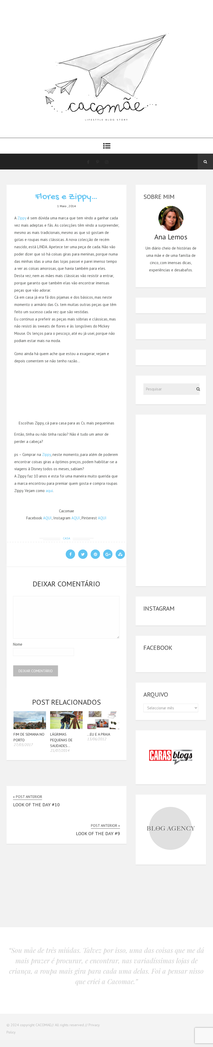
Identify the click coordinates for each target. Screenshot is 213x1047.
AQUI (47, 517)
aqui (49, 490)
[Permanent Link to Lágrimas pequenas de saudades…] (66, 727)
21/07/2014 (59, 750)
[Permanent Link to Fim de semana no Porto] (30, 727)
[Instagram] (106, 161)
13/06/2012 (96, 739)
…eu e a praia (98, 734)
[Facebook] (88, 161)
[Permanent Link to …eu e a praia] (103, 727)
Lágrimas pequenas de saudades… (61, 740)
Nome (17, 644)
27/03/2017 (23, 745)
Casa (66, 538)
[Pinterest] (97, 161)
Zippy (21, 217)
